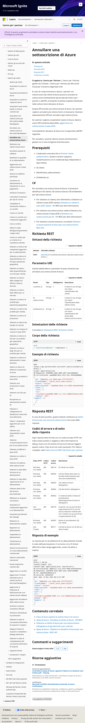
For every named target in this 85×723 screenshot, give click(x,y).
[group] (57, 253)
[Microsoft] (4, 19)
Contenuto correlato (41, 75)
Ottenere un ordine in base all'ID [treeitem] (18, 457)
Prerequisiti (38, 66)
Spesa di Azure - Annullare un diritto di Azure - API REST (59, 620)
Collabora (5, 718)
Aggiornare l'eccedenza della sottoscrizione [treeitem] (18, 600)
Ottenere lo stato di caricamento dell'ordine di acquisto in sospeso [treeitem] (18, 622)
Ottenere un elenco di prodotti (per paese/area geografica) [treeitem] (18, 302)
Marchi (17, 721)
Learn (35, 43)
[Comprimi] (27, 41)
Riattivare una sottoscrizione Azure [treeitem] (17, 145)
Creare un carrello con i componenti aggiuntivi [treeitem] (18, 218)
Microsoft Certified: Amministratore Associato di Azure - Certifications (53, 685)
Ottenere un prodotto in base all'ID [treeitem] (19, 377)
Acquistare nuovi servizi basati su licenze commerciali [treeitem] (18, 109)
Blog (74, 715)
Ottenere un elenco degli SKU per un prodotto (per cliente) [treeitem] (17, 351)
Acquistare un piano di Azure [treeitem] (18, 87)
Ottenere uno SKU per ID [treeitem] (18, 394)
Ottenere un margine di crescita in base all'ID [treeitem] (18, 330)
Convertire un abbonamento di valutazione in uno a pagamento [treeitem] (17, 185)
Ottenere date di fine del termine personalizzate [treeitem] (17, 491)
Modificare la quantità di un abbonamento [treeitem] (18, 159)
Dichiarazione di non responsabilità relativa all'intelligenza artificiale (27, 715)
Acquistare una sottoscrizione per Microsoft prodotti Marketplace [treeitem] (16, 120)
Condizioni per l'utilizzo (63, 718)
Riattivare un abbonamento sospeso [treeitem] (18, 522)
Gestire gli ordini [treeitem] (16, 82)
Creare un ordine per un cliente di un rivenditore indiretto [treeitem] (17, 240)
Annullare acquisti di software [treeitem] (17, 152)
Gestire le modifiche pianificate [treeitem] (17, 175)
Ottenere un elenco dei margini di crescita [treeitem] (18, 323)
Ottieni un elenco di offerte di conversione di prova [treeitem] (18, 369)
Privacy (14, 718)
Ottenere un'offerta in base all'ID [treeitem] (18, 450)
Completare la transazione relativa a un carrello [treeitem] (18, 206)
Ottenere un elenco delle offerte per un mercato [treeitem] (17, 292)
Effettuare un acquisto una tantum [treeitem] (18, 499)
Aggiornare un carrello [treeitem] (18, 571)
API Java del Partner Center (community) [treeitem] (16, 688)
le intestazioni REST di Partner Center (57, 330)
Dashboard (77, 25)
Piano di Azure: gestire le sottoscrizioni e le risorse (57, 617)
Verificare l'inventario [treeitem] (17, 193)
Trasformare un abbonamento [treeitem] (15, 542)
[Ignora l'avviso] (80, 4)
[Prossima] (69, 19)
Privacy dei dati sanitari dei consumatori (36, 718)
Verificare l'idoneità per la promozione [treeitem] (18, 614)
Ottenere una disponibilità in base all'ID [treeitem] (17, 433)
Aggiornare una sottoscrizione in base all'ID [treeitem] (18, 167)
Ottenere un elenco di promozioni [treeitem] (18, 317)
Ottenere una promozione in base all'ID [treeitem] (17, 386)
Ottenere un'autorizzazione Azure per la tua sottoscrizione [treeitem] (19, 442)
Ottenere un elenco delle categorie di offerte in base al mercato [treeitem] (17, 282)
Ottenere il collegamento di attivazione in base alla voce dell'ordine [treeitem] (18, 413)
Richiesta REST (39, 69)
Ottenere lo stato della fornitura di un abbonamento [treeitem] (18, 472)
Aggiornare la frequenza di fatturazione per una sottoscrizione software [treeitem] (18, 591)
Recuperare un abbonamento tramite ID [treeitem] (18, 402)
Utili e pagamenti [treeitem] (14, 659)
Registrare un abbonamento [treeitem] (15, 529)
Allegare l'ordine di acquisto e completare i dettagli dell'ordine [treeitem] (18, 632)
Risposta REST (39, 72)
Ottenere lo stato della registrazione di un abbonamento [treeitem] (18, 482)
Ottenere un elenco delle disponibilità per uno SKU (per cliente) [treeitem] (18, 271)
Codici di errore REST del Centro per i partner (63, 450)
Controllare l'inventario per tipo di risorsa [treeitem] (18, 198)
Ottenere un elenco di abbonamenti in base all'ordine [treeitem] (18, 360)
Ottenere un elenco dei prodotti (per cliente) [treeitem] (18, 310)
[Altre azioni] (81, 43)
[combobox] (15, 45)
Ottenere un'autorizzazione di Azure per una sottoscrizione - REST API (58, 224)
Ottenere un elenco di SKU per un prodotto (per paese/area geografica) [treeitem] (18, 340)
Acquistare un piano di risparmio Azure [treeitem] (18, 101)
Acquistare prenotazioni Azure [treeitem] (19, 94)
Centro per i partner (47, 43)
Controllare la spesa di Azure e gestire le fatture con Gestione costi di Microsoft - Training (57, 672)
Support (66, 25)
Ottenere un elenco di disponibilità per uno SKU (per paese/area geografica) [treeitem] (18, 260)
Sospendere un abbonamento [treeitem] (15, 535)
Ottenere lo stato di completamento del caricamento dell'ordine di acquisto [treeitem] (18, 642)
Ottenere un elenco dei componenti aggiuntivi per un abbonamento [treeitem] (18, 249)
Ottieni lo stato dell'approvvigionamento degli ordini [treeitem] (18, 230)
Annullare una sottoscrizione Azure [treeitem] (17, 138)
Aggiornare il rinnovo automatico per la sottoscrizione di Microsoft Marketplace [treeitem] (18, 579)
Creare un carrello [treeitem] (16, 213)
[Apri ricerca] (74, 19)
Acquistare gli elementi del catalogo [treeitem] (18, 515)
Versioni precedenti (62, 715)
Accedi (79, 19)
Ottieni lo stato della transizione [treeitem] (17, 558)
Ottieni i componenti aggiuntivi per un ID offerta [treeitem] (17, 424)
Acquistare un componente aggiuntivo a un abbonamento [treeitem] (18, 507)
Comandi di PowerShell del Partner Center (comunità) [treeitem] (16, 695)
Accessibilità (6, 721)
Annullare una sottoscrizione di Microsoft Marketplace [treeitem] (18, 130)
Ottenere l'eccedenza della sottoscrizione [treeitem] (17, 464)
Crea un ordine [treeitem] (15, 224)
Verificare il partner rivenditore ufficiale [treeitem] (17, 607)
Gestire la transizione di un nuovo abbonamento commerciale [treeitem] (19, 550)
